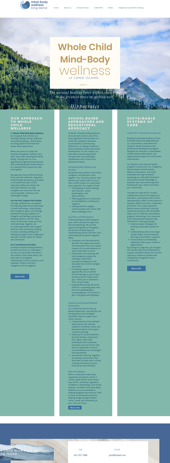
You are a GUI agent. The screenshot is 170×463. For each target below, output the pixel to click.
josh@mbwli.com (117, 455)
